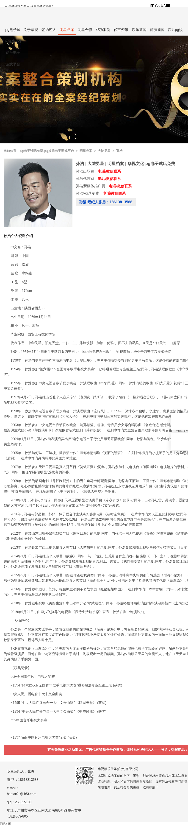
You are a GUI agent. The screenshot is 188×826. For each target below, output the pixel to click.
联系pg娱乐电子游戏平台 (175, 32)
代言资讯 (121, 30)
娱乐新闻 (139, 30)
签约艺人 (48, 30)
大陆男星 (104, 151)
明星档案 (67, 30)
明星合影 (85, 30)
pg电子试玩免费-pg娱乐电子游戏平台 (29, 6)
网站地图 (5, 823)
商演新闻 (157, 30)
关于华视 (30, 30)
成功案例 (103, 30)
